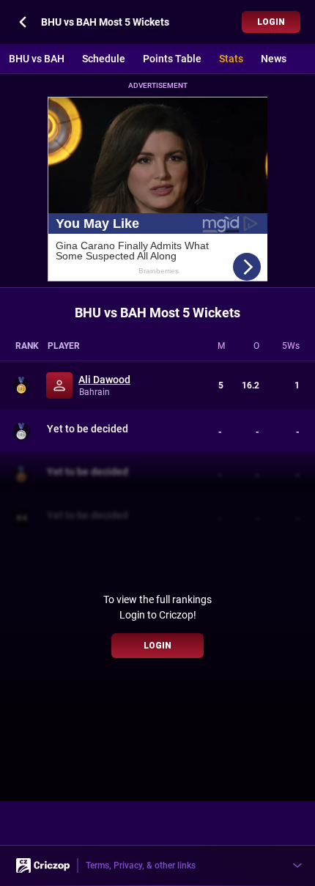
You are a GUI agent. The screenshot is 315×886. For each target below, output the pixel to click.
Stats (231, 58)
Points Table (172, 58)
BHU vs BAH (36, 58)
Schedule (103, 58)
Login (271, 22)
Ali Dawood (104, 379)
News (273, 58)
